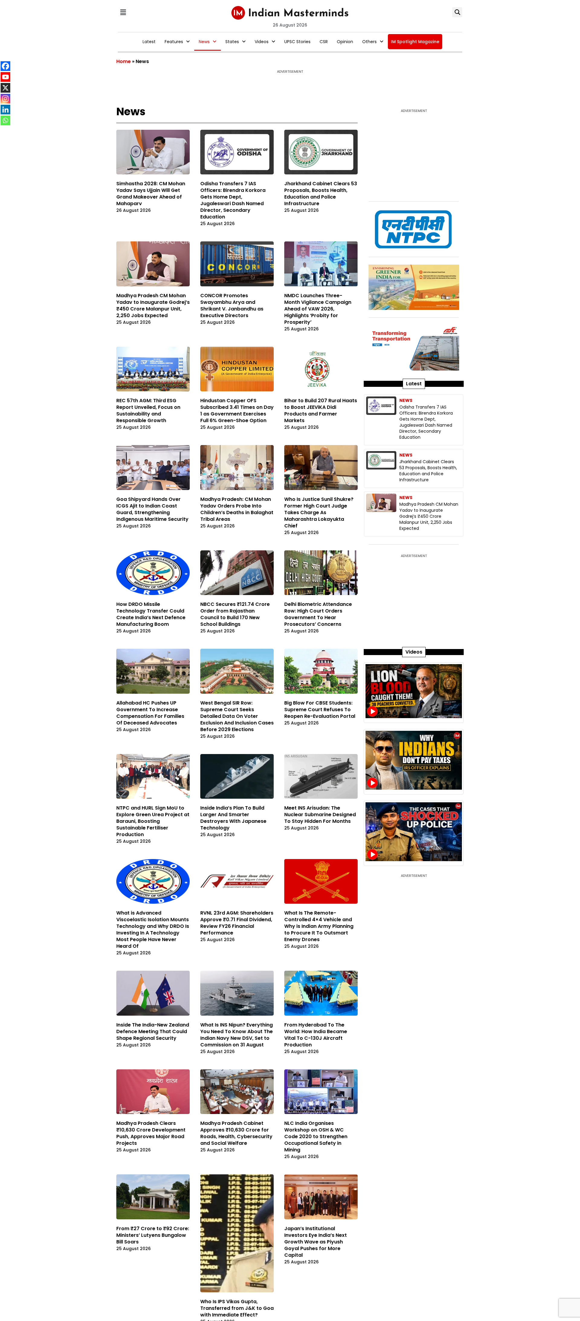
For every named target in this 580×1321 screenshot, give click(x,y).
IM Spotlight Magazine (415, 42)
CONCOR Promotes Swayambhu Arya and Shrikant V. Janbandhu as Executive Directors (231, 305)
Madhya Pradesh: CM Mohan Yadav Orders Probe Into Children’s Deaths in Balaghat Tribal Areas (236, 509)
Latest (149, 42)
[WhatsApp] (5, 120)
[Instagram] (5, 98)
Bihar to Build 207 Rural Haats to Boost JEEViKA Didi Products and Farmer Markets (320, 410)
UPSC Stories (297, 42)
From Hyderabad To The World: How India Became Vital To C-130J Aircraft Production (315, 1034)
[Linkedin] (5, 109)
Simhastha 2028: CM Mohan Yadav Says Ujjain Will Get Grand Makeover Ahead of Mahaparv (150, 193)
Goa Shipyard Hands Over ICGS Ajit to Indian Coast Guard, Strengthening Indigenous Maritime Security (152, 509)
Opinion (345, 42)
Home (123, 61)
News (204, 42)
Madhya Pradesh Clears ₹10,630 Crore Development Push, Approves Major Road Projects (150, 1133)
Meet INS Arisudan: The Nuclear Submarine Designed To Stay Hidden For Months (320, 814)
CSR (324, 42)
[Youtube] (5, 77)
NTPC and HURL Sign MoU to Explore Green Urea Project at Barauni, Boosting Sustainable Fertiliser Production (152, 821)
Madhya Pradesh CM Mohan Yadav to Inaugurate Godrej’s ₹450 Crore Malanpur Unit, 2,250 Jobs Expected (153, 305)
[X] (5, 88)
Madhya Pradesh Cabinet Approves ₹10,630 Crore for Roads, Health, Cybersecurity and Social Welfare (236, 1133)
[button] (123, 12)
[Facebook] (5, 66)
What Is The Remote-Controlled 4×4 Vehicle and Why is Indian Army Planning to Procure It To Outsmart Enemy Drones (318, 926)
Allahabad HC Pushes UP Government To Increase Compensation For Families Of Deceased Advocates (150, 712)
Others (369, 42)
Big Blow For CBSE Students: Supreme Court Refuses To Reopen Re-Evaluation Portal (320, 709)
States (232, 42)
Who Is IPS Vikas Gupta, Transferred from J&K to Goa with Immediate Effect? (237, 1235)
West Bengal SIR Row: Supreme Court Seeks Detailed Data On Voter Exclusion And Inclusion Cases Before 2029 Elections (237, 716)
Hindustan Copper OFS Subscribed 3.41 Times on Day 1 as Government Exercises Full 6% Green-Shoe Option (237, 410)
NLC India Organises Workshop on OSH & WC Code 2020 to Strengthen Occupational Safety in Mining (315, 1136)
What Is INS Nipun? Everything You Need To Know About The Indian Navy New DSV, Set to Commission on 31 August (236, 1034)
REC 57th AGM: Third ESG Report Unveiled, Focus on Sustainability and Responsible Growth (148, 410)
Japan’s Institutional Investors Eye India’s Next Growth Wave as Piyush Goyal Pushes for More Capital (315, 1242)
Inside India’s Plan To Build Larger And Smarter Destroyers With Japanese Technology (233, 817)
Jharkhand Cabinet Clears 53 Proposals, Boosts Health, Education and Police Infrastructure (320, 193)
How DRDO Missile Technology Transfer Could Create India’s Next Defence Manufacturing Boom (150, 614)
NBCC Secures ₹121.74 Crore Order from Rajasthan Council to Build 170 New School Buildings (235, 614)
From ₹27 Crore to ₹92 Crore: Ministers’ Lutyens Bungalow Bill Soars (152, 1235)
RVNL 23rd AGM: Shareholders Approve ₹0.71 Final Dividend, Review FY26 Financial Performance (236, 922)
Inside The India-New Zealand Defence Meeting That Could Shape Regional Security (152, 1031)
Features (174, 42)
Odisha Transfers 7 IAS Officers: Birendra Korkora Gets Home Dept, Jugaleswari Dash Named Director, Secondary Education (233, 200)
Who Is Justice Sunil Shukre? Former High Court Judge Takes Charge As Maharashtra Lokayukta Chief (318, 512)
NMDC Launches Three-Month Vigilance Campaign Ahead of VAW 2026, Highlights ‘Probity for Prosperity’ (317, 309)
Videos (262, 42)
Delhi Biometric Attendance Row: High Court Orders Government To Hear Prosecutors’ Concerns (318, 614)
